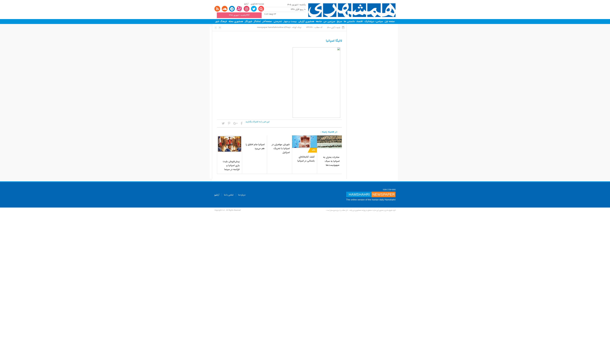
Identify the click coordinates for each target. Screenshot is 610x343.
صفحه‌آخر (267, 21)
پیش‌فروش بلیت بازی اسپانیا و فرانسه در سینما (231, 165)
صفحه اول (390, 21)
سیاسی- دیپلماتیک (373, 21)
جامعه (319, 21)
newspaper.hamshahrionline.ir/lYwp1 (274, 27)
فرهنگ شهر (221, 21)
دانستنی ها (349, 21)
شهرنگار (248, 21)
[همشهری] (352, 10)
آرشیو (246, 3)
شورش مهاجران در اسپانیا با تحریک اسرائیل (281, 148)
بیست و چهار (290, 21)
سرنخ (339, 21)
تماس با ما (228, 195)
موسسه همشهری (257, 3)
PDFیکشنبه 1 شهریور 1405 (239, 15)
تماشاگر (257, 21)
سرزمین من (329, 21)
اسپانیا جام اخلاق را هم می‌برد (255, 146)
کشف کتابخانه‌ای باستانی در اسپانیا (306, 159)
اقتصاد (359, 21)
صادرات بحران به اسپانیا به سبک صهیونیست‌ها (331, 161)
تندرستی (278, 21)
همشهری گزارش (306, 21)
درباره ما (241, 195)
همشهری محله (236, 21)
